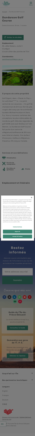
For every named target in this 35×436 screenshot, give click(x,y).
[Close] (31, 197)
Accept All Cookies (17, 236)
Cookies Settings (17, 227)
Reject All (17, 231)
